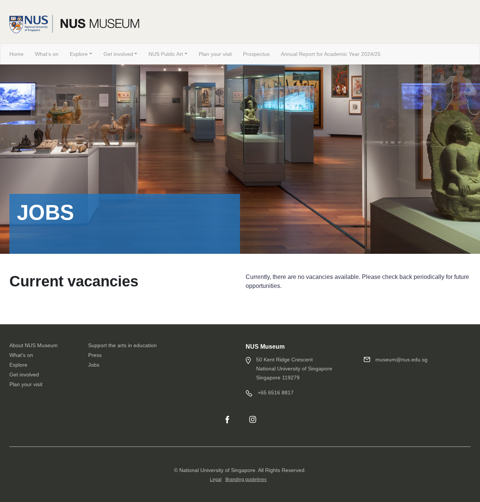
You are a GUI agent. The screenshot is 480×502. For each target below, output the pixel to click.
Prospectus (256, 54)
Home (16, 54)
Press (95, 355)
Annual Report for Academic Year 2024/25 (331, 54)
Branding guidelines (246, 479)
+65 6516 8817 (276, 393)
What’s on (46, 54)
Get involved (118, 54)
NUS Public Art (165, 54)
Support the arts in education (122, 345)
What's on (21, 355)
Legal (216, 479)
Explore (79, 54)
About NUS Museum (33, 345)
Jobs (93, 365)
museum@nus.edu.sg (401, 360)
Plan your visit (215, 54)
